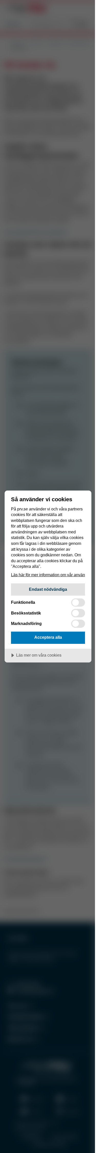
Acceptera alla (48, 637)
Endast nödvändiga (48, 589)
